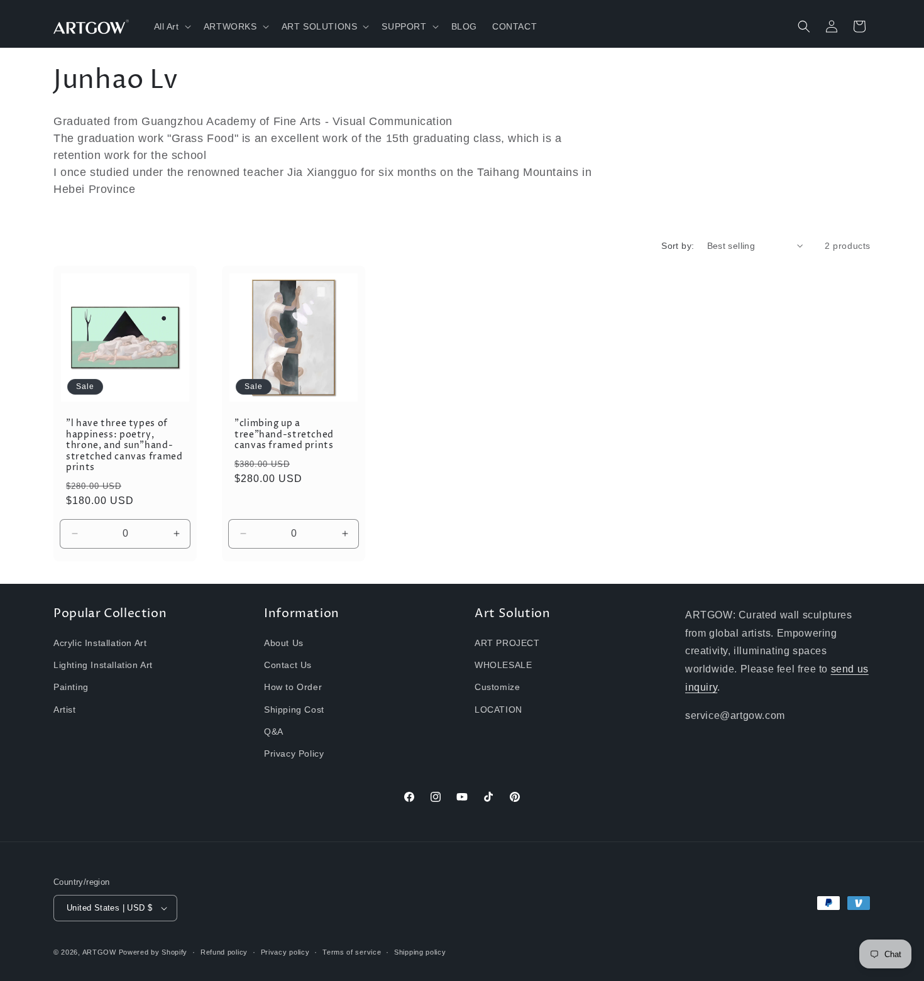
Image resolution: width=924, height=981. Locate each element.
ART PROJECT (507, 643)
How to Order (293, 687)
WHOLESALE (503, 665)
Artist (64, 709)
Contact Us (288, 665)
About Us (284, 643)
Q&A (273, 731)
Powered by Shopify (153, 952)
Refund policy (224, 952)
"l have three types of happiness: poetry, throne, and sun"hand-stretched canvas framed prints (124, 446)
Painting (71, 687)
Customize (497, 687)
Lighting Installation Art (103, 665)
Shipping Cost (294, 709)
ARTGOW (100, 952)
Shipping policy (420, 952)
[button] (171, 26)
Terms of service (351, 952)
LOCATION (498, 709)
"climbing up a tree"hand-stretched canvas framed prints (284, 435)
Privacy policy (285, 952)
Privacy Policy (294, 753)
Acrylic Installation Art (99, 643)
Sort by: (677, 246)
